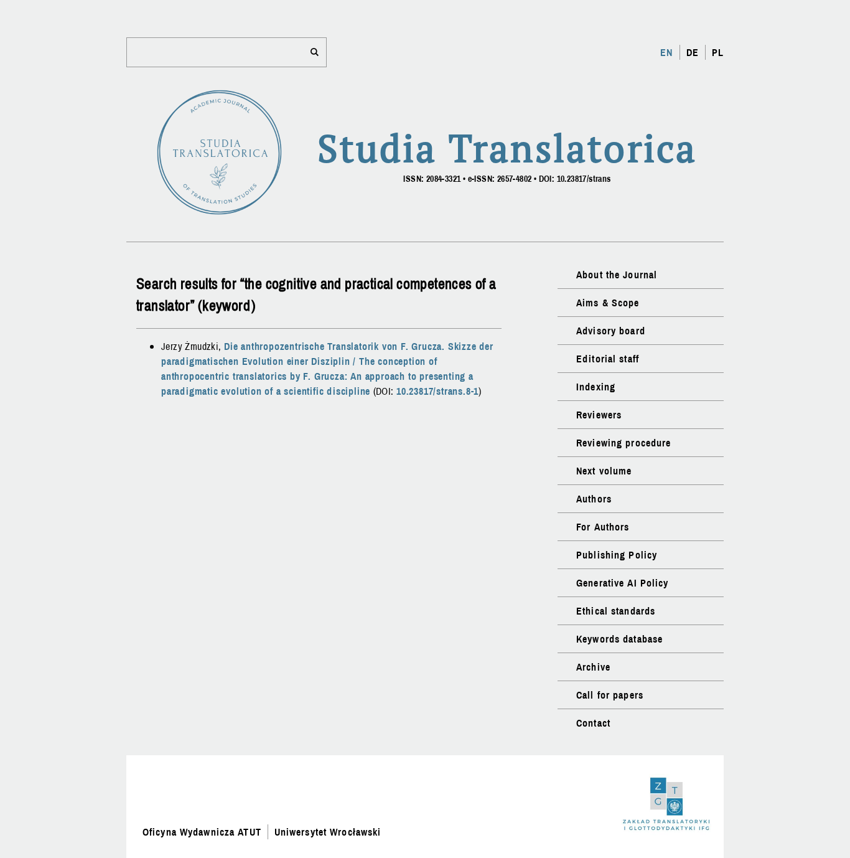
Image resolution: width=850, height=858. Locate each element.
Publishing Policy (616, 555)
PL (718, 52)
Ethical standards (615, 611)
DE (692, 52)
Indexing (595, 387)
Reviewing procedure (623, 443)
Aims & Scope (607, 302)
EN (666, 52)
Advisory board (610, 330)
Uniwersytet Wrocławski (327, 832)
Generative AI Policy (622, 583)
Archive (593, 667)
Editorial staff (607, 358)
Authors (594, 499)
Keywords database (619, 639)
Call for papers (609, 695)
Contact (593, 723)
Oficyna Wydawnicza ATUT (201, 832)
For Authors (602, 527)
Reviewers (599, 415)
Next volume (604, 471)
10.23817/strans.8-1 (437, 391)
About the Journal (616, 274)
